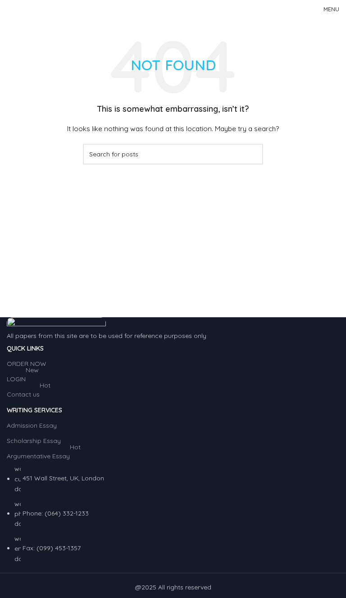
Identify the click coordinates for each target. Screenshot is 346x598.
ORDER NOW (26, 364)
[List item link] (173, 514)
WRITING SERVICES (34, 410)
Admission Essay (32, 425)
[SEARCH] (252, 154)
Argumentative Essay (44, 454)
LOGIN (23, 377)
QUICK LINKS (25, 348)
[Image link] (56, 323)
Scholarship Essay (34, 441)
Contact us (28, 392)
